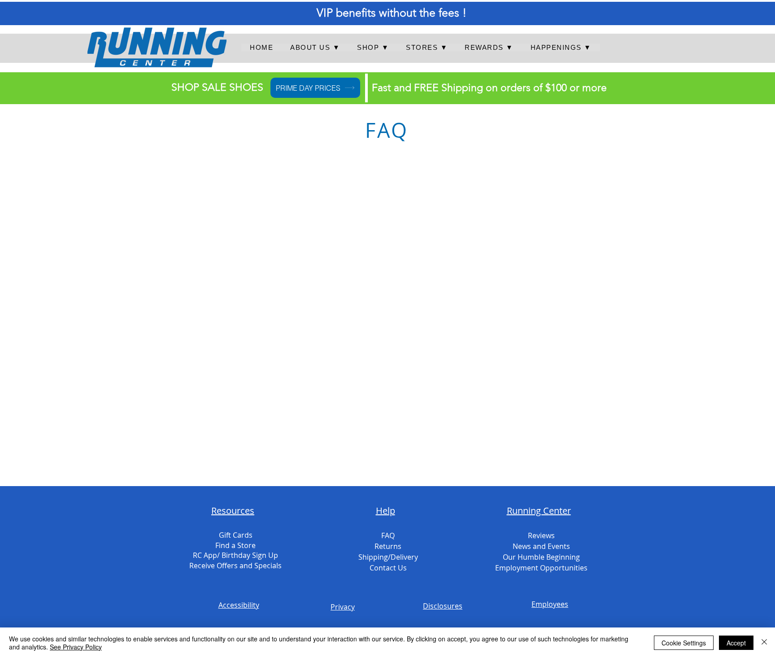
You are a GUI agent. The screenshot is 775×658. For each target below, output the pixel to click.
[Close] (764, 643)
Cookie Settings (684, 642)
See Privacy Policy (76, 646)
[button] (315, 47)
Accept (736, 642)
